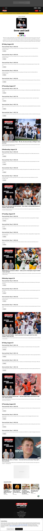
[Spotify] (23, 35)
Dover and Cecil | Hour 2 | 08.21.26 (10, 360)
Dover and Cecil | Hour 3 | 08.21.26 (10, 353)
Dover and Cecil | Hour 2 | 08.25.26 (10, 232)
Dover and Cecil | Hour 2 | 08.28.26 (10, 70)
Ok (41, 519)
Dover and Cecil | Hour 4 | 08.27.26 (10, 88)
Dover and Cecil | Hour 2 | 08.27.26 (10, 104)
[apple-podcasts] (24, 35)
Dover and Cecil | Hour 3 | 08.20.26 (10, 414)
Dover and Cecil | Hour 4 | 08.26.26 (10, 152)
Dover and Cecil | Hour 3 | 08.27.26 (10, 96)
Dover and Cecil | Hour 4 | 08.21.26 (10, 345)
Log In (37, 10)
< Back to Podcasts (21, 16)
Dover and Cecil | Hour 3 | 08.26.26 (10, 159)
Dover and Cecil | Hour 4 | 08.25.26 (10, 216)
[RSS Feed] (18, 35)
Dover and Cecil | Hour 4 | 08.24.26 (10, 280)
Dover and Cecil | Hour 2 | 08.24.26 (10, 296)
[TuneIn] (20, 35)
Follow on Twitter (21, 515)
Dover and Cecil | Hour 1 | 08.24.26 (10, 304)
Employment (21, 516)
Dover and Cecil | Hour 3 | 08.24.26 (10, 288)
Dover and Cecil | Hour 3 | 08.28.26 (10, 62)
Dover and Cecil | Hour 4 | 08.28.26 (10, 46)
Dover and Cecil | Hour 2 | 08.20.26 (10, 422)
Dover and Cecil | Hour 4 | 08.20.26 (10, 406)
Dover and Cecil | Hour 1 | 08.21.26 (10, 367)
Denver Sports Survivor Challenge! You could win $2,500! (18, 13)
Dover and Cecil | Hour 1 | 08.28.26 (10, 78)
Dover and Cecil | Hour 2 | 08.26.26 (10, 167)
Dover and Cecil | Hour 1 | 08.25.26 (10, 240)
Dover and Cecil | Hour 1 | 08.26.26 (10, 175)
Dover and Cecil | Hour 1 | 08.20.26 (10, 430)
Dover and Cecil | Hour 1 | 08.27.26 (10, 112)
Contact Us (21, 511)
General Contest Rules (21, 512)
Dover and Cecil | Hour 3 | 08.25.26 (10, 224)
